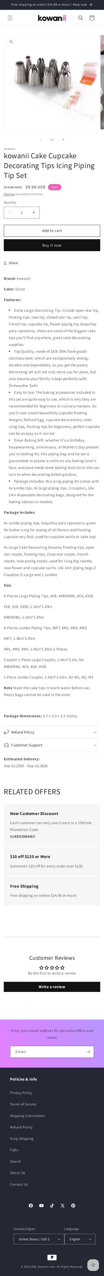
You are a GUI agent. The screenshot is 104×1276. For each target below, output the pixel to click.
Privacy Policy (21, 1092)
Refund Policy (21, 1127)
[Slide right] (63, 139)
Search (15, 1161)
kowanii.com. (47, 1266)
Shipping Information (27, 1115)
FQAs (14, 1150)
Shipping (9, 194)
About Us (17, 1172)
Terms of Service (23, 1104)
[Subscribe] (88, 1052)
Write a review (52, 986)
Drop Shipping (22, 1138)
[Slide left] (40, 139)
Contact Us (19, 1184)
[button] (10, 18)
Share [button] (13, 263)
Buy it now (52, 245)
